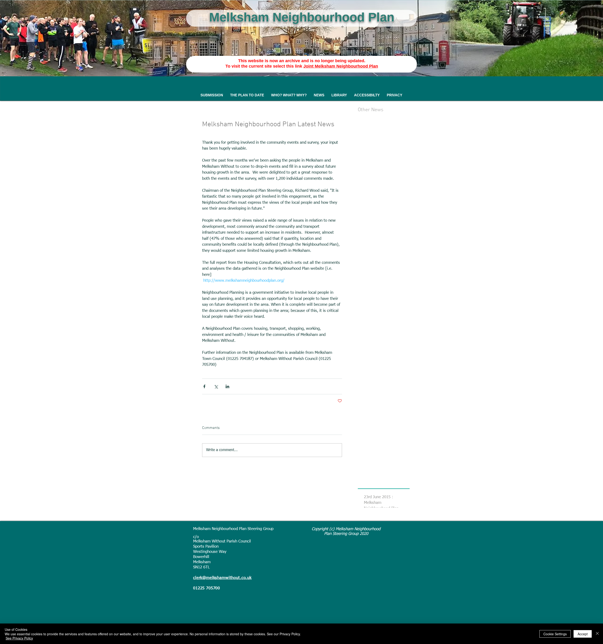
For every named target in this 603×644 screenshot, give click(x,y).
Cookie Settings (555, 634)
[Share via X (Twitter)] (216, 386)
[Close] (597, 633)
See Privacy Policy (19, 638)
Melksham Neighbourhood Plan (301, 17)
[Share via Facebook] (204, 386)
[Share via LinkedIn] (227, 386)
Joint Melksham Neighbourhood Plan (340, 66)
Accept (583, 634)
